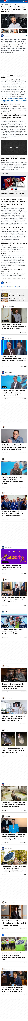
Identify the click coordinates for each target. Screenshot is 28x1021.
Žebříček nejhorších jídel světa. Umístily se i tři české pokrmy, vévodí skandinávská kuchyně (17, 294)
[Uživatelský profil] (23, 1)
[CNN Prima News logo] (7, 1)
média (19, 278)
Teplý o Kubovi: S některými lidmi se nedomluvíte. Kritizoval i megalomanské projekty (13, 393)
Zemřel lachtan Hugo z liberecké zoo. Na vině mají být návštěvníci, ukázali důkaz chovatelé (14, 805)
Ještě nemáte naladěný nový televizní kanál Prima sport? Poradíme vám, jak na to (12, 568)
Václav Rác (7, 784)
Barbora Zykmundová (9, 306)
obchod (9, 278)
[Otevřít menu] (2, 1)
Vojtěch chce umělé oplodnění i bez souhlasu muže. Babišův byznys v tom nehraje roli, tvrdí (13, 989)
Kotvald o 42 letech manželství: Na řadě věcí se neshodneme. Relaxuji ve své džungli (13, 686)
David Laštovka (8, 665)
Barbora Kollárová (8, 372)
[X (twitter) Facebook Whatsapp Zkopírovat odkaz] (26, 36)
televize (23, 278)
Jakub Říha (7, 579)
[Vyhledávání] (20, 1)
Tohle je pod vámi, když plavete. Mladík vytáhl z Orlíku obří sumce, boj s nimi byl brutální (14, 750)
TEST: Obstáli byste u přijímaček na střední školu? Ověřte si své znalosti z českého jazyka (17, 299)
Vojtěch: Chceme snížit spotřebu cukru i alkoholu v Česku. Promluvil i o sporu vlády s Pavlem (14, 923)
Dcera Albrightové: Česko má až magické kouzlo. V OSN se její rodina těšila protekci (13, 600)
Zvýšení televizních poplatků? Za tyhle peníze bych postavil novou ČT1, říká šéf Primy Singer (13, 100)
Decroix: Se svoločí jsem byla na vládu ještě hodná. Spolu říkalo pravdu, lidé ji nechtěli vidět (13, 837)
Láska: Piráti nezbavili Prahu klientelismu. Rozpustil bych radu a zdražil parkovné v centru (14, 327)
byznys (14, 278)
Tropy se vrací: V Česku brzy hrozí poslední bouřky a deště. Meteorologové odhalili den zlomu (14, 869)
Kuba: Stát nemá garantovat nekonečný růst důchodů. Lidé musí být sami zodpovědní (12, 513)
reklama (4, 278)
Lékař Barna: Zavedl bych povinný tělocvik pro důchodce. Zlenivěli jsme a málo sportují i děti (14, 718)
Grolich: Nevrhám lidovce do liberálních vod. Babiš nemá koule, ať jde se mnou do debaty (14, 447)
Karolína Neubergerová (9, 493)
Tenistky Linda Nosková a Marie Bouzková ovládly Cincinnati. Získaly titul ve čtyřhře (13, 632)
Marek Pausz (7, 816)
